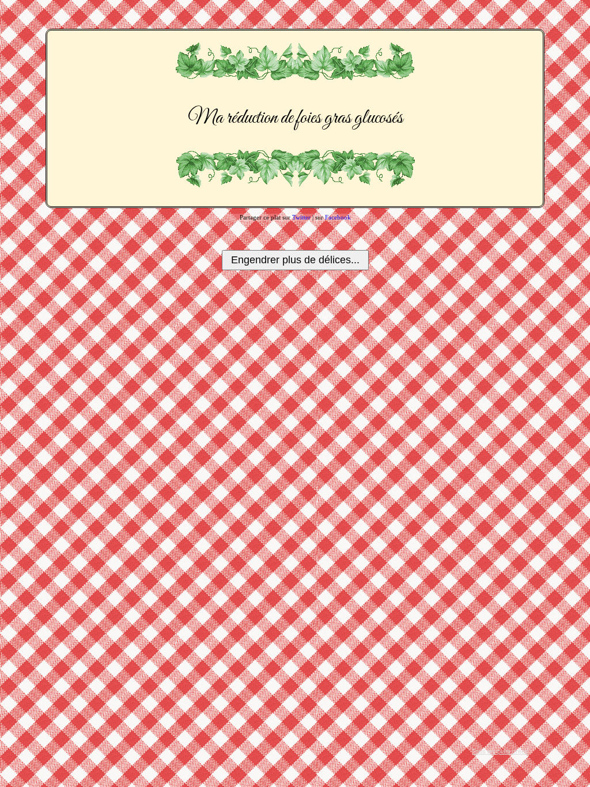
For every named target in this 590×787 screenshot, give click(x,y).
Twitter (301, 217)
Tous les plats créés (500, 751)
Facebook (338, 217)
